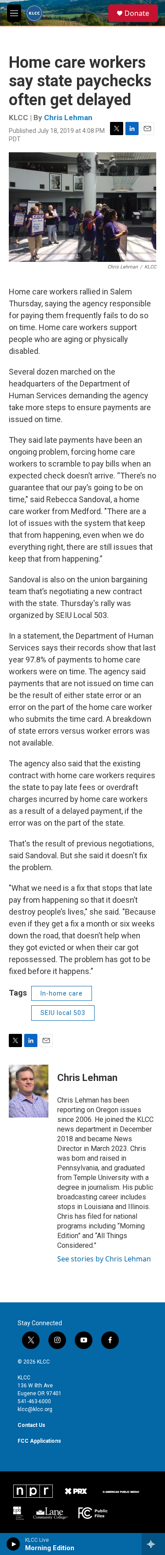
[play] (13, 1544)
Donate (137, 13)
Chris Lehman (68, 117)
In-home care (61, 993)
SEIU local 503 (62, 1012)
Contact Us (31, 1425)
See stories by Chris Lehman (104, 1259)
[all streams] (153, 1544)
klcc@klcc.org (35, 1409)
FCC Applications (39, 1441)
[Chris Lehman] (28, 1091)
